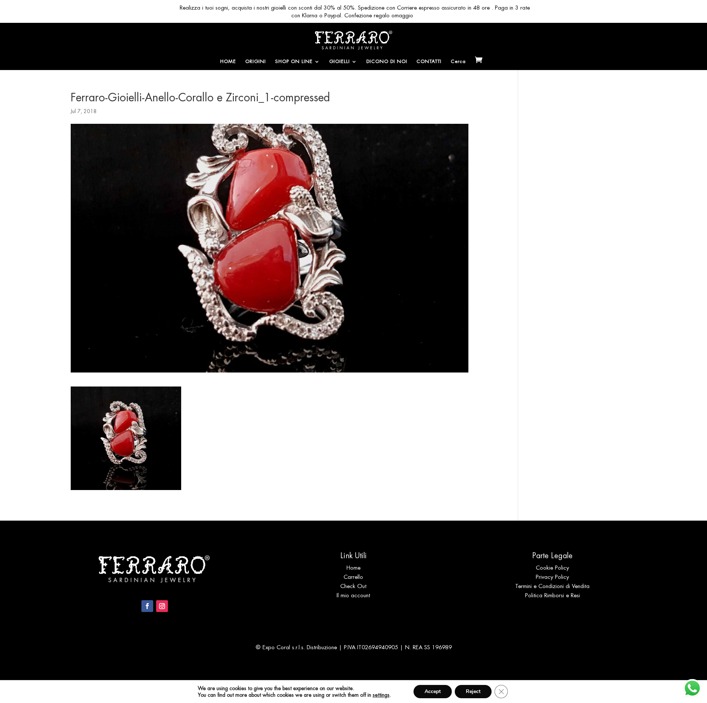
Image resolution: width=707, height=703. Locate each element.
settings (381, 695)
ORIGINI (255, 61)
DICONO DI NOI (386, 61)
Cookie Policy (552, 567)
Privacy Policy (552, 576)
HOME (228, 61)
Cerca (458, 61)
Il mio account (353, 595)
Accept (433, 691)
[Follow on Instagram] (162, 606)
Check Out (353, 586)
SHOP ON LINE (294, 61)
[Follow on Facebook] (147, 606)
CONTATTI (429, 61)
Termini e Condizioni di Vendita (552, 586)
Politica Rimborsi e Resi (552, 595)
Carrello (353, 576)
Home (353, 567)
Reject (473, 691)
